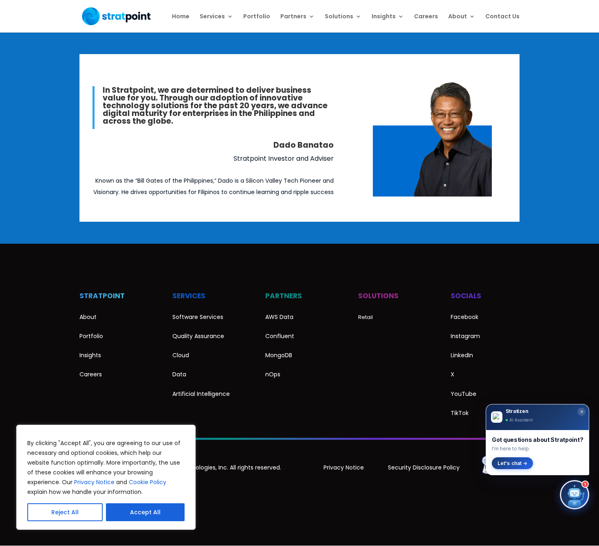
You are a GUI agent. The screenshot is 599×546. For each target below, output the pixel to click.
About (457, 16)
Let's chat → (512, 463)
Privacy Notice (94, 482)
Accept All (145, 512)
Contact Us (502, 16)
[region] (106, 477)
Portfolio (256, 16)
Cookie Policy (147, 482)
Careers (426, 16)
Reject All (65, 512)
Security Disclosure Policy (424, 467)
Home (180, 16)
